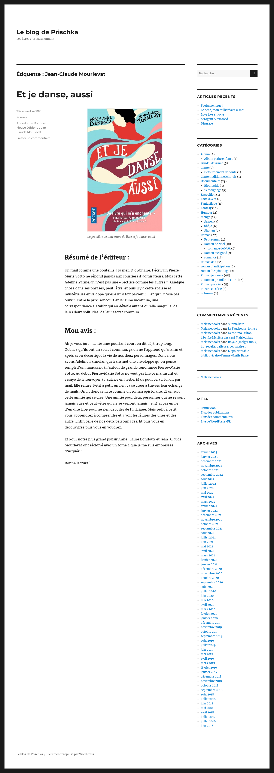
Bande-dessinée (212, 163)
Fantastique (209, 203)
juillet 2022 (208, 484)
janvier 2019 (209, 672)
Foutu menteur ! (212, 105)
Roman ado (208, 262)
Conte (205, 168)
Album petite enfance (218, 159)
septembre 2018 (211, 690)
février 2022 (209, 506)
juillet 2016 (208, 721)
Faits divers (208, 199)
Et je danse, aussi (54, 94)
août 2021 (207, 533)
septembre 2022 (212, 475)
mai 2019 (207, 654)
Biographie (211, 186)
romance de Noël (219, 248)
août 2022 (207, 479)
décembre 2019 (211, 623)
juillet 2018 (208, 699)
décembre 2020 (211, 569)
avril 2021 (207, 551)
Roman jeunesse (212, 275)
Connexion (208, 408)
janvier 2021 (209, 564)
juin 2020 (207, 596)
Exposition (208, 195)
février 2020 (209, 614)
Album (205, 154)
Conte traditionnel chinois (219, 177)
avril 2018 (207, 712)
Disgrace (207, 123)
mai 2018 (207, 708)
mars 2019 (208, 663)
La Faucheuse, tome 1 (242, 328)
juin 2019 (207, 649)
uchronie (207, 293)
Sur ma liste (236, 324)
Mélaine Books (211, 377)
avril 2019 (207, 658)
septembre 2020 (212, 582)
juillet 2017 (208, 717)
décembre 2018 (211, 676)
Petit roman (212, 239)
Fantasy (206, 208)
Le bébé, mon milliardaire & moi (222, 110)
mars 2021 (208, 555)
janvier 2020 (209, 618)
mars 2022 (208, 501)
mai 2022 (207, 492)
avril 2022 (207, 497)
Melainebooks (210, 324)
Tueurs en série (211, 289)
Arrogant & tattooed (214, 119)
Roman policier (211, 284)
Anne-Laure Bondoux (31, 123)
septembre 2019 (212, 636)
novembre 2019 (211, 627)
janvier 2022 (209, 510)
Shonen (209, 230)
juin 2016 (207, 726)
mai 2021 (207, 546)
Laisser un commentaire (33, 138)
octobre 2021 (209, 524)
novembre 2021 (211, 519)
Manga (205, 217)
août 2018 (207, 694)
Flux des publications (215, 412)
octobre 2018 (209, 685)
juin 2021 (207, 542)
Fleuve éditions (27, 127)
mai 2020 (207, 600)
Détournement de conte (220, 172)
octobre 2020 (210, 578)
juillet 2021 (208, 537)
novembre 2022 (211, 466)
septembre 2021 (211, 528)
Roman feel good (215, 253)
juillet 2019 (208, 645)
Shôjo (208, 226)
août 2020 (207, 587)
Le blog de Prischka (47, 32)
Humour (206, 212)
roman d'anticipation (215, 266)
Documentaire (210, 181)
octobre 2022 (210, 470)
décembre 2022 (211, 461)
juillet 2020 (208, 591)
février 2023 (209, 452)
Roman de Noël (214, 244)
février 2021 (209, 560)
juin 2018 (207, 703)
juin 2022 (207, 488)
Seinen (209, 221)
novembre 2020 (211, 573)
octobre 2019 (210, 632)
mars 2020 (208, 609)
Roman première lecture (220, 280)
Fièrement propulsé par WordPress (70, 754)
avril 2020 (207, 605)
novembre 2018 (211, 681)
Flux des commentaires (217, 417)
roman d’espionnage (215, 271)
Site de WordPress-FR (216, 421)
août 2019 (207, 640)
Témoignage (212, 190)
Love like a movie (212, 114)
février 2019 (209, 667)
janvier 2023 (209, 457)
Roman (21, 117)
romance (210, 257)
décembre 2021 (211, 515)
